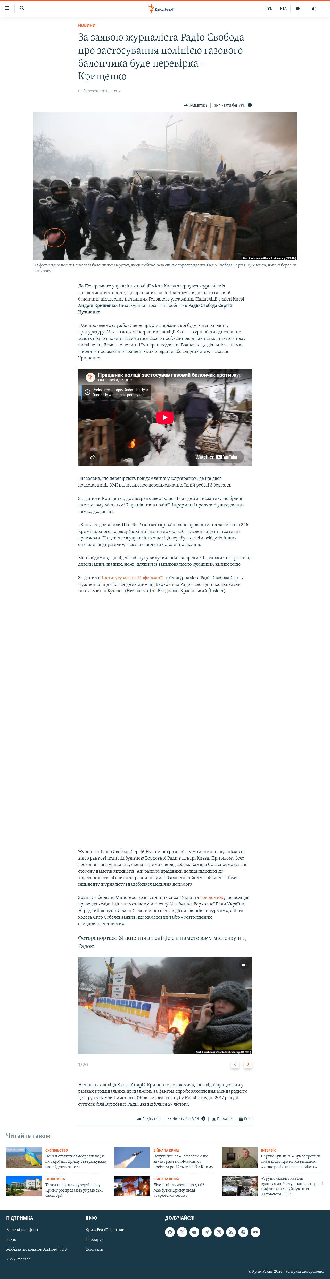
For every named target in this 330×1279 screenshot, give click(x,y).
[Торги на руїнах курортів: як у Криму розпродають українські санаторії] (24, 1186)
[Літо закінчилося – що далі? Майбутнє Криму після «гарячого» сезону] (132, 1186)
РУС (268, 9)
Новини (87, 25)
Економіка (55, 1179)
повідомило (212, 898)
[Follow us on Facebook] (170, 1232)
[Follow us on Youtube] (194, 1232)
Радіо (11, 1240)
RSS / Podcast (18, 1260)
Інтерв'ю (268, 1151)
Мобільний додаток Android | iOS (36, 1250)
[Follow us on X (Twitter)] (182, 1232)
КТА (283, 9)
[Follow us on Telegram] (206, 1232)
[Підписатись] (255, 1232)
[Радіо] (314, 8)
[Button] (196, 105)
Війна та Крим (166, 1151)
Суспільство (56, 1151)
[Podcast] (243, 1232)
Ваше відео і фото (22, 1230)
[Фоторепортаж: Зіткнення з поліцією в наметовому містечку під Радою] (165, 1005)
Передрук (95, 1240)
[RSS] (231, 1232)
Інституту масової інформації (132, 578)
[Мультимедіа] (298, 8)
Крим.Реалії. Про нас (105, 1230)
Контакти (94, 1250)
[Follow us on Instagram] (219, 1232)
